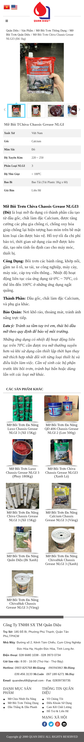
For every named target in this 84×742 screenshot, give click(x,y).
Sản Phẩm (27, 30)
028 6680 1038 (29, 655)
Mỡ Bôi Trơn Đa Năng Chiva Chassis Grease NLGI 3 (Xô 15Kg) (23, 516)
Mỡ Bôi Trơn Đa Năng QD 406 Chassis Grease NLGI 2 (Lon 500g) (61, 428)
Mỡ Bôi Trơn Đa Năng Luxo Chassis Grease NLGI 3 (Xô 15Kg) (23, 428)
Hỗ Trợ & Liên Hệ (57, 711)
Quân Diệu (12, 30)
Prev (5, 109)
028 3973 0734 (51, 655)
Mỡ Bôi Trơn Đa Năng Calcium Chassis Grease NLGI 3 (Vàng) (61, 516)
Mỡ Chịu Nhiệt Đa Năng (21, 698)
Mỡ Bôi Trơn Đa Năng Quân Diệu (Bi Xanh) (23, 558)
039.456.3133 (23, 674)
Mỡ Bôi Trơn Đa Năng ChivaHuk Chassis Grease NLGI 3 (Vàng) (22, 603)
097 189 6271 (55, 674)
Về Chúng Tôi (54, 698)
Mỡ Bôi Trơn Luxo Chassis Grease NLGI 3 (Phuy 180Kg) (22, 472)
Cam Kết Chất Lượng (59, 707)
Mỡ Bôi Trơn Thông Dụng (51, 30)
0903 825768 (23, 667)
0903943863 (56, 667)
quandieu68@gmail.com (28, 680)
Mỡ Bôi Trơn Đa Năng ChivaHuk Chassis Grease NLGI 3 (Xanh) (61, 560)
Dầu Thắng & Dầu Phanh (22, 707)
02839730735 (62, 680)
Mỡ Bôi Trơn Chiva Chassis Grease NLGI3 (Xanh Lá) (61, 472)
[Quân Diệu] (42, 12)
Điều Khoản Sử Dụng (59, 703)
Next (79, 109)
